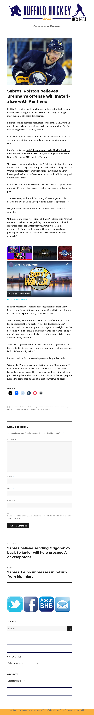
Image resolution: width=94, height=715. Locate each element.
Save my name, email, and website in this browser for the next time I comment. (39, 517)
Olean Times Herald (75, 710)
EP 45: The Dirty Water (26, 264)
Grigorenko (48, 407)
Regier (23, 409)
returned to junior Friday (24, 313)
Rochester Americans (35, 409)
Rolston (48, 409)
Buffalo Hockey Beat (18, 710)
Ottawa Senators (60, 407)
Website (11, 500)
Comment (12, 439)
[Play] (70, 253)
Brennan (32, 407)
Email (10, 488)
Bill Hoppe (15, 407)
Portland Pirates (13, 409)
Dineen (40, 407)
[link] (11, 264)
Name (10, 476)
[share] (67, 263)
